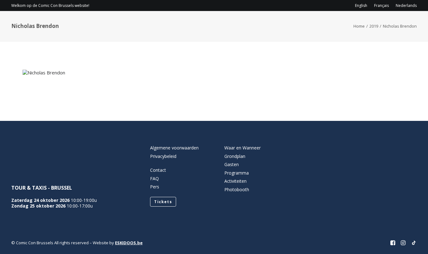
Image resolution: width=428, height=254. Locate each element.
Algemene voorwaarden (174, 148)
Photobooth (236, 189)
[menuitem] (362, 5)
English (361, 5)
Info (207, 24)
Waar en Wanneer (242, 148)
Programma (244, 24)
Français (381, 5)
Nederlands (406, 5)
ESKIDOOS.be (129, 243)
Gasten (279, 24)
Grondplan (234, 156)
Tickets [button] (163, 201)
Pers (154, 187)
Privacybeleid (163, 156)
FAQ (154, 178)
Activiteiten (315, 24)
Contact (359, 24)
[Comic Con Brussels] (46, 24)
